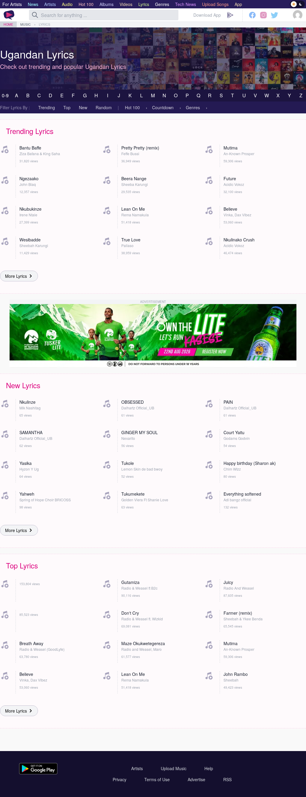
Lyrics (44, 24)
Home (8, 24)
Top (67, 107)
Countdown (163, 107)
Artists (137, 768)
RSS (227, 779)
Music (25, 24)
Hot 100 (132, 107)
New (83, 107)
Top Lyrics (22, 565)
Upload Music (173, 768)
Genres (193, 107)
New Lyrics (23, 385)
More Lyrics (16, 276)
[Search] (35, 15)
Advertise (196, 779)
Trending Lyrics (29, 131)
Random (104, 107)
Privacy (119, 779)
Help (208, 768)
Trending (46, 107)
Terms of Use (157, 779)
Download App (207, 15)
